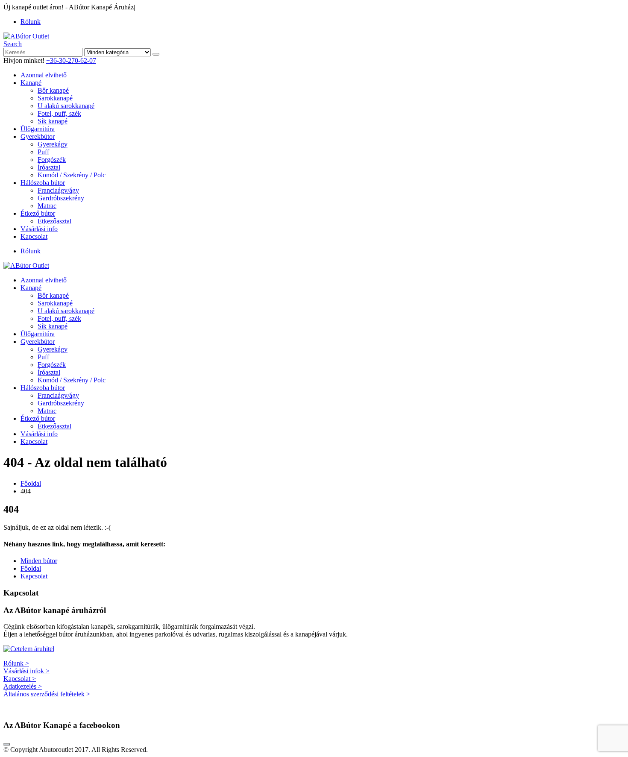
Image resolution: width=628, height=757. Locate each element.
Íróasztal (49, 167)
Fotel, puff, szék (59, 113)
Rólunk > (16, 663)
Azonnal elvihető (44, 75)
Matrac (47, 205)
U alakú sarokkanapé (66, 105)
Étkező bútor (38, 213)
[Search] (156, 54)
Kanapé (31, 82)
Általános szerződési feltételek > (46, 694)
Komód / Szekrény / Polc (72, 175)
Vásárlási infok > (26, 671)
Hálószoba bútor (43, 182)
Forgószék (52, 159)
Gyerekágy (52, 144)
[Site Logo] (26, 36)
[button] (12, 43)
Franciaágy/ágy (58, 190)
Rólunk (31, 21)
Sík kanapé (52, 121)
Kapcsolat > (19, 678)
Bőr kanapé (53, 90)
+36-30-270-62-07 (71, 60)
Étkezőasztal (54, 221)
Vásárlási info (39, 228)
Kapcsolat (34, 236)
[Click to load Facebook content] (6, 744)
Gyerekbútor (38, 136)
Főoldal (31, 568)
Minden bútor (39, 560)
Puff (43, 152)
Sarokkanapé (55, 98)
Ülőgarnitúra (38, 128)
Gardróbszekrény (61, 198)
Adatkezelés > (22, 686)
